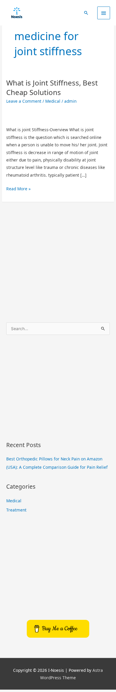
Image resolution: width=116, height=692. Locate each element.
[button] (86, 12)
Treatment (16, 510)
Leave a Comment (23, 101)
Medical (52, 101)
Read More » (18, 188)
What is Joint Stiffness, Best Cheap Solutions (52, 87)
